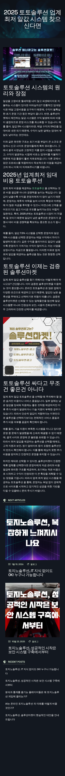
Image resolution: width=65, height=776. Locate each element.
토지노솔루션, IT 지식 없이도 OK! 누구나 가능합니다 (30, 572)
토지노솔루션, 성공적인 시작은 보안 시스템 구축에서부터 (32, 650)
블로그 (34, 564)
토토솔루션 (38, 188)
